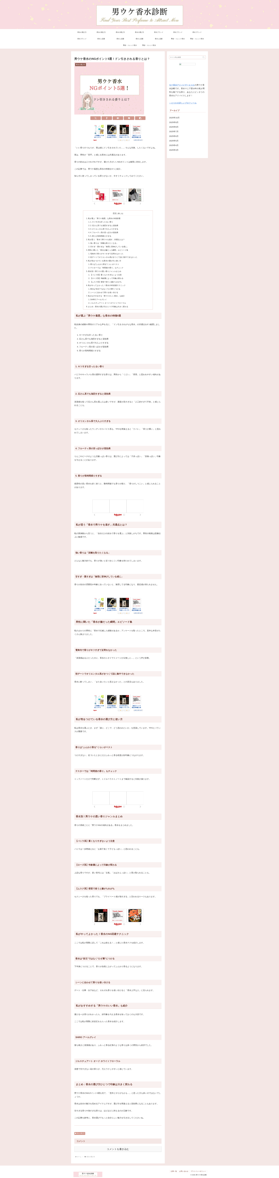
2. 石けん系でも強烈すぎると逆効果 (104, 225)
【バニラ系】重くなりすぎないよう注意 (106, 275)
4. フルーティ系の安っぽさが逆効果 (104, 232)
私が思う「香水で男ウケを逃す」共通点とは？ (106, 239)
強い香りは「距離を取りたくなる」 (104, 243)
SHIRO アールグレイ (98, 299)
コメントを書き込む (118, 1149)
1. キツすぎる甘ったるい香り (101, 222)
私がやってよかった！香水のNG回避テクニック (107, 285)
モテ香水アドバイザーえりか (182, 85)
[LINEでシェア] (129, 118)
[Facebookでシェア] (107, 118)
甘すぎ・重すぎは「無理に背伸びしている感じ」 (109, 247)
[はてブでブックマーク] (118, 118)
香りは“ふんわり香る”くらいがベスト (104, 264)
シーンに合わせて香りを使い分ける (104, 292)
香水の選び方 (81, 1133)
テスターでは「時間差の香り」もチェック (106, 268)
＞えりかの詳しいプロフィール (183, 103)
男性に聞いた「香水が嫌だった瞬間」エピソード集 (108, 250)
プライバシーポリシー (198, 1171)
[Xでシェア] (95, 118)
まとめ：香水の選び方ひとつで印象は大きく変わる (108, 307)
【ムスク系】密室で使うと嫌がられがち (106, 282)
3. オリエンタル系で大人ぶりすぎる (104, 229)
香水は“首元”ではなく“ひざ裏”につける (105, 289)
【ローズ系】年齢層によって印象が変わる (106, 278)
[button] (140, 118)
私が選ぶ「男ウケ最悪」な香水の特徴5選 (104, 218)
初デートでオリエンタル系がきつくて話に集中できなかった (113, 257)
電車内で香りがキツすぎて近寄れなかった (106, 254)
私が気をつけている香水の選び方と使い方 (104, 261)
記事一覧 (174, 1171)
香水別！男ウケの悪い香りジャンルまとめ (104, 271)
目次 (115, 213)
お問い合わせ (183, 1171)
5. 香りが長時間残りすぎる (100, 236)
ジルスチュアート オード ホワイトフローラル (108, 303)
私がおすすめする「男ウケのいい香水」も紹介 (106, 296)
